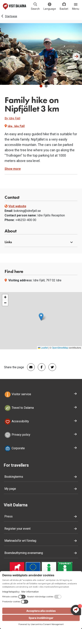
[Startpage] (14, 6)
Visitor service (21, 394)
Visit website (17, 206)
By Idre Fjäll (12, 118)
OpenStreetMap (60, 347)
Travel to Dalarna (22, 408)
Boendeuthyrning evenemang (23, 553)
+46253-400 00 (25, 220)
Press (8, 516)
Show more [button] (13, 169)
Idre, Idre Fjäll (16, 126)
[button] (41, 86)
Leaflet (44, 347)
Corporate (18, 448)
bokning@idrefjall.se (27, 211)
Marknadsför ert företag (20, 540)
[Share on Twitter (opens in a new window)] (50, 367)
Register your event (17, 528)
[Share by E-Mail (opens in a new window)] (29, 367)
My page (10, 489)
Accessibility (20, 421)
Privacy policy (20, 435)
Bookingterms (13, 476)
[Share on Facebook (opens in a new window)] (40, 367)
